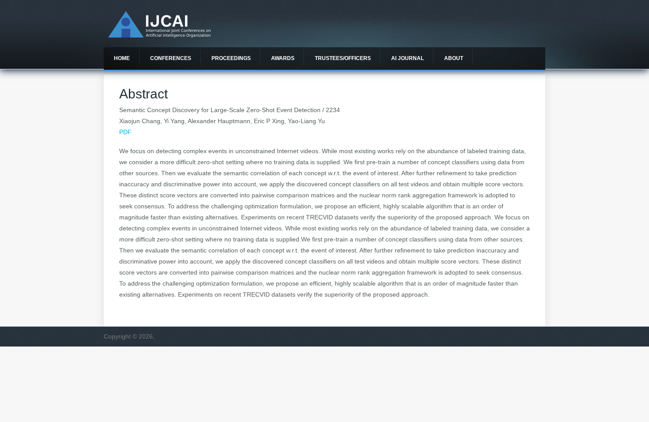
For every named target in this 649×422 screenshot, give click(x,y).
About (453, 58)
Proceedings (231, 58)
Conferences (170, 58)
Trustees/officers (343, 58)
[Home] (159, 35)
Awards (282, 58)
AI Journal (407, 58)
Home (122, 58)
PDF (125, 132)
